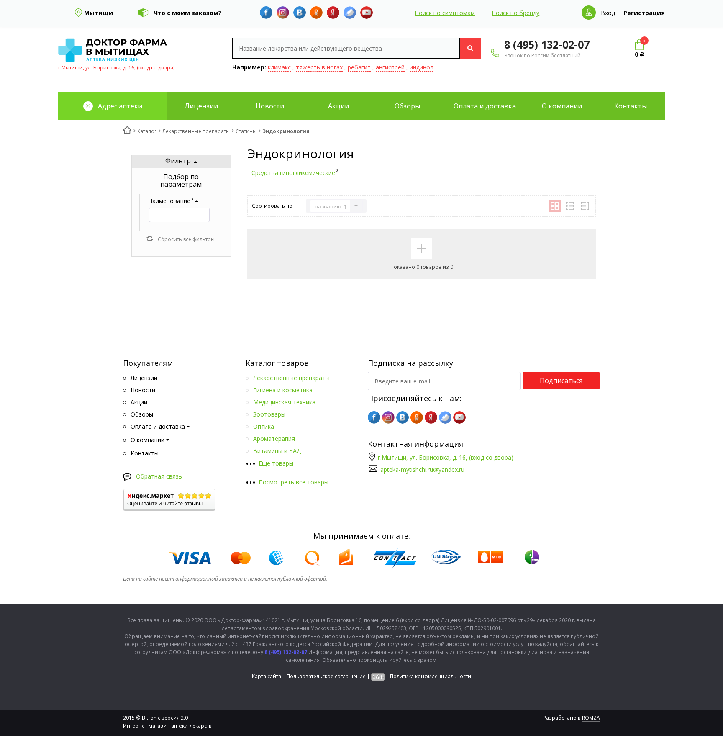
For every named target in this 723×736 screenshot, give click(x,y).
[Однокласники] (316, 12)
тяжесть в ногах (319, 67)
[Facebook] (266, 12)
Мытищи (98, 13)
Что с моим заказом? (187, 13)
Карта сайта (266, 676)
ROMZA (591, 717)
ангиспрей (390, 67)
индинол (421, 67)
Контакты (630, 106)
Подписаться (561, 380)
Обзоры (407, 106)
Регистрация (644, 13)
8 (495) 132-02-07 (547, 44)
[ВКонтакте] (299, 12)
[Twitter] (350, 12)
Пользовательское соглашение (326, 676)
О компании (562, 106)
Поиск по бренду (515, 13)
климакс (279, 67)
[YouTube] (366, 12)
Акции (338, 106)
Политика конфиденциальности (430, 676)
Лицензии (201, 106)
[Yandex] (333, 12)
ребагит (359, 67)
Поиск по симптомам (445, 13)
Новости (270, 106)
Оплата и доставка (485, 106)
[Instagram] (283, 12)
